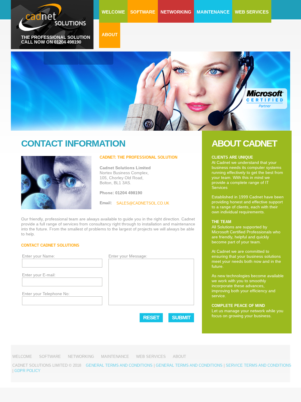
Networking (175, 11)
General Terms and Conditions (119, 365)
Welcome (113, 11)
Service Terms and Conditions (258, 365)
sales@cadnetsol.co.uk (142, 203)
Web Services (252, 11)
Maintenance (213, 11)
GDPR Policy (27, 370)
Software (142, 11)
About (110, 34)
